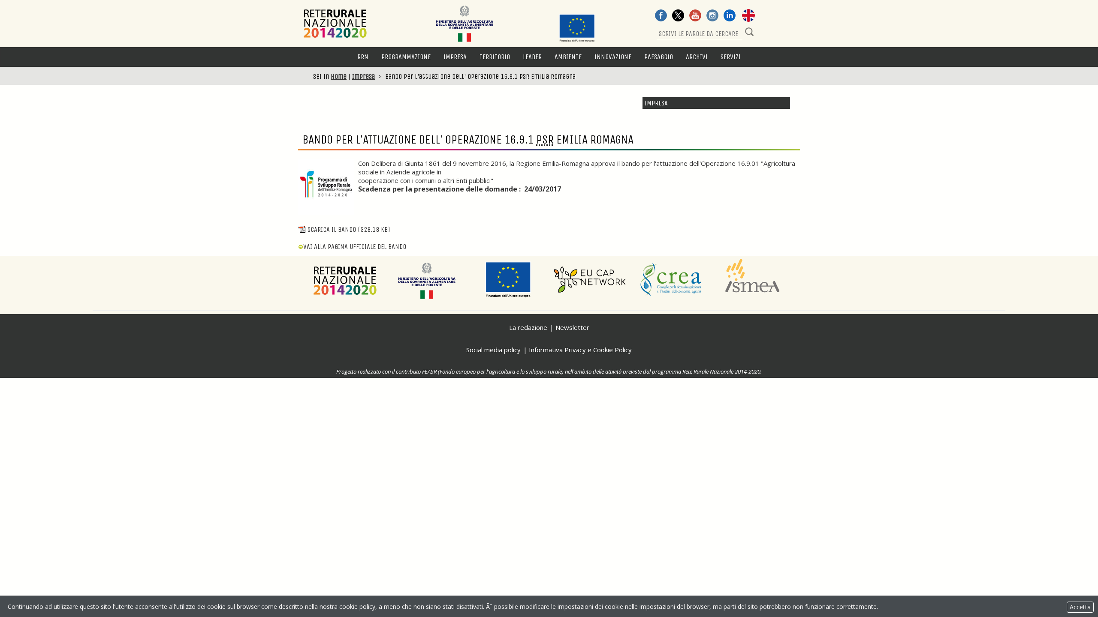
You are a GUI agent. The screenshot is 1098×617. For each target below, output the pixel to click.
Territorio (495, 57)
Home (339, 76)
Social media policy (493, 349)
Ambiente (568, 57)
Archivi (697, 57)
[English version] (748, 16)
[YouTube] (695, 16)
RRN (362, 57)
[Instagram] (712, 16)
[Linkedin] (729, 16)
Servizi (731, 57)
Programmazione (406, 57)
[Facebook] (661, 16)
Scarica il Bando (349, 229)
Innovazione (612, 57)
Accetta (1080, 607)
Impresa (455, 57)
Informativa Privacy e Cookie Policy (580, 349)
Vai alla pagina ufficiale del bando (354, 247)
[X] (678, 16)
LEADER (532, 57)
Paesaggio (658, 57)
